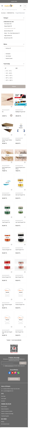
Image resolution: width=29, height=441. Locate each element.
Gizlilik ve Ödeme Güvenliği (7, 413)
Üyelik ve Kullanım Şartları (6, 411)
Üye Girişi (3, 396)
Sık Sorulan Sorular (5, 424)
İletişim (2, 421)
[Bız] (7, 99)
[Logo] (9, 5)
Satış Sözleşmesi (5, 408)
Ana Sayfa (3, 12)
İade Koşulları (4, 406)
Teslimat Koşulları (5, 416)
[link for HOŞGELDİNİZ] (14, 1)
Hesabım (3, 401)
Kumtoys (18, 111)
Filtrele (14, 86)
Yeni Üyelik (3, 398)
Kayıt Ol (23, 363)
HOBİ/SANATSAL (10, 12)
